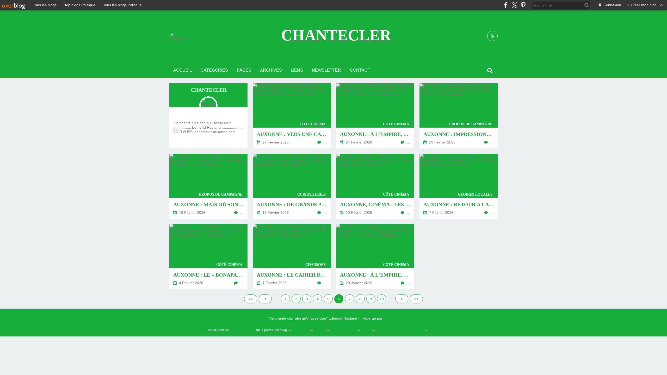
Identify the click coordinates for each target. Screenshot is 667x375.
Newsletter (326, 70)
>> (416, 299)
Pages (244, 70)
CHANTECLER (336, 35)
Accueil (182, 70)
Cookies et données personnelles (399, 330)
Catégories (214, 70)
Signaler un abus (342, 330)
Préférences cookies (443, 330)
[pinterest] (523, 5)
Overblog (391, 318)
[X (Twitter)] (514, 5)
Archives (271, 70)
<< (251, 299)
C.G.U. (365, 330)
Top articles (300, 330)
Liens (297, 70)
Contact (360, 70)
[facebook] (506, 5)
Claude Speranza (242, 330)
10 (382, 299)
